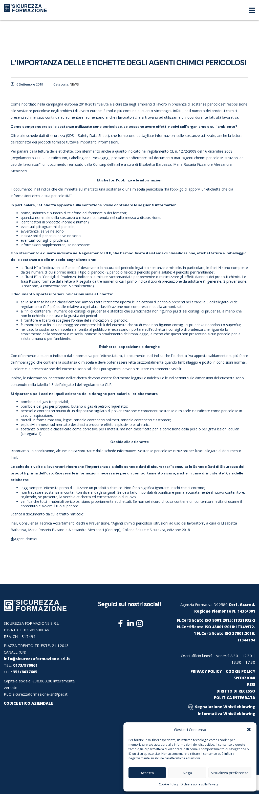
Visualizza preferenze (230, 772)
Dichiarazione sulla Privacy (200, 784)
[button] (248, 729)
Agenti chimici (25, 538)
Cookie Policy (168, 784)
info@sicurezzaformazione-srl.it (37, 658)
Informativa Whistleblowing (226, 713)
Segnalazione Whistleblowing (225, 706)
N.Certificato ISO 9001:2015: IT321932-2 (216, 620)
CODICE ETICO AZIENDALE (28, 703)
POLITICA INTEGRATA (234, 697)
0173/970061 (25, 665)
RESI (251, 684)
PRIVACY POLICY (206, 671)
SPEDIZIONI (244, 677)
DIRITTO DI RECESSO (236, 691)
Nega (187, 772)
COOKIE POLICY (240, 671)
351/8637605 (25, 671)
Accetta (147, 772)
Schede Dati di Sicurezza (215, 466)
